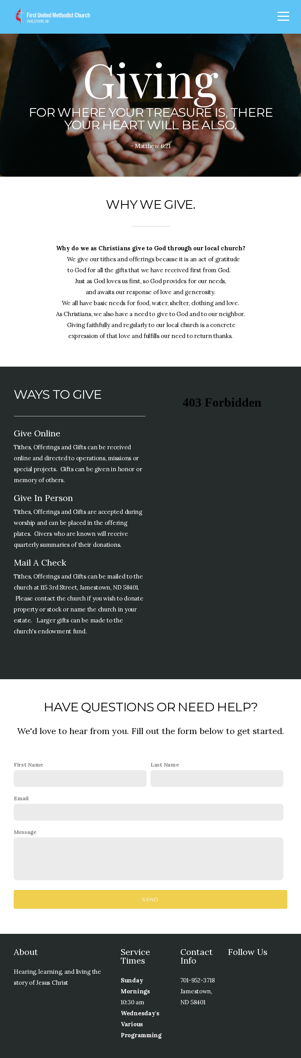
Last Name (164, 764)
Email (21, 798)
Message (25, 832)
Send (150, 899)
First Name (28, 764)
